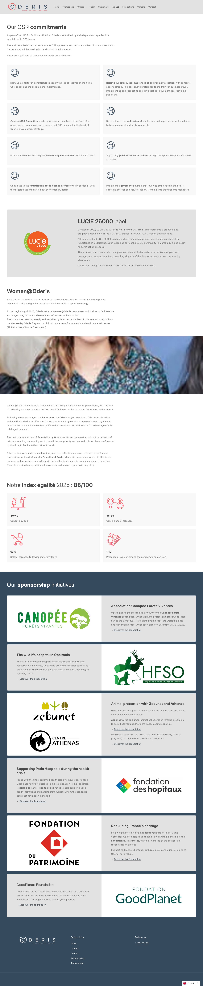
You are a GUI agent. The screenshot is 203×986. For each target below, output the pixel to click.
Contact (75, 953)
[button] (82, 7)
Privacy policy (78, 958)
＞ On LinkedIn (142, 943)
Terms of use (77, 963)
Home (73, 943)
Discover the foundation (32, 801)
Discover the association (127, 630)
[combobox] (191, 983)
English (191, 983)
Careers (74, 948)
